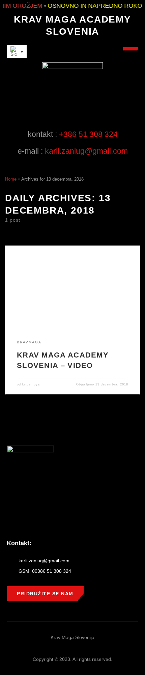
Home (11, 179)
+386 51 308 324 (88, 134)
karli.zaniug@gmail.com (86, 151)
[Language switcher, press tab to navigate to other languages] (17, 51)
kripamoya (31, 384)
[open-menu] (130, 48)
